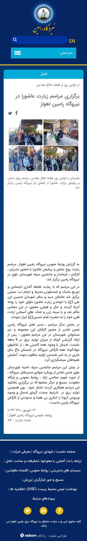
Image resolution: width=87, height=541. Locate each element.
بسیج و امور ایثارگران (49, 479)
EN (72, 41)
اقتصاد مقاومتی (17, 470)
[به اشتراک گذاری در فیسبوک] (16, 113)
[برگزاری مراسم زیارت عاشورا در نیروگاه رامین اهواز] (43, 145)
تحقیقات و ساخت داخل (22, 461)
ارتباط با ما (74, 461)
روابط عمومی (39, 470)
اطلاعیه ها (17, 489)
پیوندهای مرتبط (43, 498)
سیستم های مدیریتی (66, 470)
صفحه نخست (65, 451)
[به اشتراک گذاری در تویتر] (10, 113)
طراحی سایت (58, 535)
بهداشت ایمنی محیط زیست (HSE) (52, 489)
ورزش (27, 479)
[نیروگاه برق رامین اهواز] (43, 18)
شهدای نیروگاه (43, 451)
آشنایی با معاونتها (53, 461)
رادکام (42, 535)
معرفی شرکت (21, 451)
